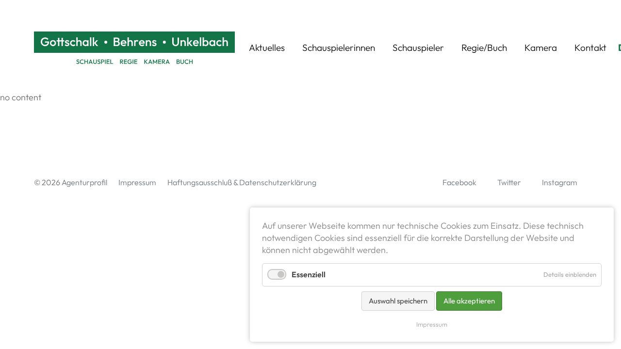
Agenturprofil (84, 182)
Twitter (509, 182)
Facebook (459, 182)
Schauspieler (418, 47)
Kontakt (590, 47)
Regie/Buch (484, 47)
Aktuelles (267, 47)
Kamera (540, 47)
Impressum (137, 182)
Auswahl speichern (398, 300)
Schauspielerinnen (338, 47)
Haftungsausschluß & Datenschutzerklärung (241, 182)
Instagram (559, 182)
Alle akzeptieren (469, 300)
